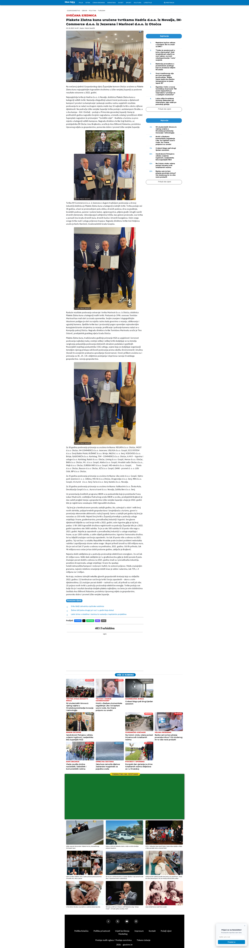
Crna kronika (99, 2)
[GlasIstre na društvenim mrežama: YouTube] (129, 921)
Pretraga (170, 2)
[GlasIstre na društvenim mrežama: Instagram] (138, 921)
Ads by (120, 152)
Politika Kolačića (81, 931)
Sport (128, 2)
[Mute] (99, 150)
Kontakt (152, 931)
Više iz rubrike (125, 675)
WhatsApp (90, 620)
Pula (81, 2)
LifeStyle (148, 2)
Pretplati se (231, 942)
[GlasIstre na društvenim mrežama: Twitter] (120, 921)
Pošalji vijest (166, 931)
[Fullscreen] (121, 150)
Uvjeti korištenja (122, 931)
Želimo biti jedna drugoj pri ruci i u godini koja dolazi (92, 610)
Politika (92, 10)
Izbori (84, 10)
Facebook (77, 620)
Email (103, 620)
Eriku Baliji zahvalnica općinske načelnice (87, 606)
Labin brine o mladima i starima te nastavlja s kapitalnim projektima (98, 614)
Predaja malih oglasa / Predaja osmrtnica (113, 940)
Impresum (139, 931)
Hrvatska (111, 2)
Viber (97, 620)
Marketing (122, 934)
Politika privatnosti (102, 931)
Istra (87, 2)
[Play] (88, 150)
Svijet (120, 2)
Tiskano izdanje (143, 940)
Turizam (101, 10)
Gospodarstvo (73, 10)
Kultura (137, 2)
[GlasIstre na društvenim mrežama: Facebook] (110, 921)
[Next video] (93, 150)
